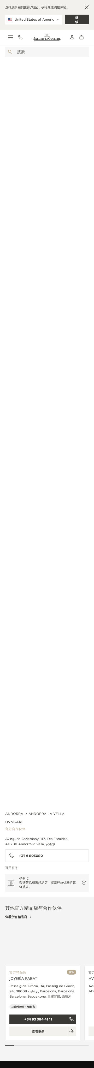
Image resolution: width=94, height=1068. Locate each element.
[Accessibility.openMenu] (10, 37)
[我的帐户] (72, 37)
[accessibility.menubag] (82, 37)
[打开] (10, 52)
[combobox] (47, 52)
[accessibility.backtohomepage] (47, 37)
